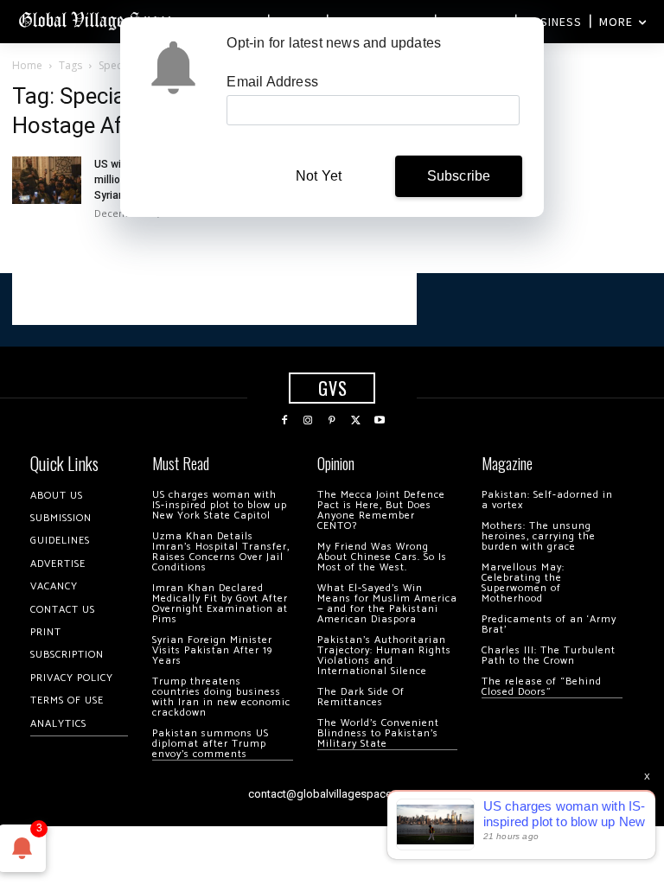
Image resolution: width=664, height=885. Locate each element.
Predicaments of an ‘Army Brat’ (549, 624)
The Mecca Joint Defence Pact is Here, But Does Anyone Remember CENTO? (381, 510)
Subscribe (459, 176)
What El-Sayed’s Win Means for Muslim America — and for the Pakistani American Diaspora (387, 603)
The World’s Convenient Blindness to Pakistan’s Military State (378, 733)
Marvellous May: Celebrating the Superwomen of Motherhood (523, 583)
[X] (356, 420)
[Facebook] (284, 420)
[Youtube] (379, 420)
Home (27, 65)
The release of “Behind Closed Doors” (542, 686)
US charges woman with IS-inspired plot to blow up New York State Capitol (219, 505)
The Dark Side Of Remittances (361, 697)
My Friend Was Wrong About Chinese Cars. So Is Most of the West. (382, 557)
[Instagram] (308, 420)
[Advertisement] (214, 299)
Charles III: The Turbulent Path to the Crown (549, 655)
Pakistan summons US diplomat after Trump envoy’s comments (210, 743)
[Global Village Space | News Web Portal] (97, 19)
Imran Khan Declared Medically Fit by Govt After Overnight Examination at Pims (220, 603)
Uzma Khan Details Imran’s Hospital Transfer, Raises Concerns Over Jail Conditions (221, 552)
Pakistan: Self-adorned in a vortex (547, 500)
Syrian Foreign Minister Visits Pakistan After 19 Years (212, 650)
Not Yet (319, 176)
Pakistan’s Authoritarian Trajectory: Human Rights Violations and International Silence (384, 655)
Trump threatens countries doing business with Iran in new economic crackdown (221, 697)
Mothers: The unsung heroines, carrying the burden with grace (539, 536)
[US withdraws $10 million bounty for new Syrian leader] (46, 180)
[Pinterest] (332, 420)
